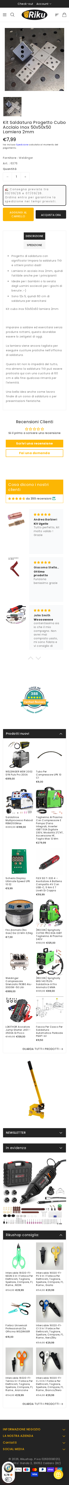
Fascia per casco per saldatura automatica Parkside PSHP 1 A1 (49, 1031)
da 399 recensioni (39, 498)
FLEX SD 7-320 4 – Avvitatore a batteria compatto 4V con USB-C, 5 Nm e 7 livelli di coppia (49, 884)
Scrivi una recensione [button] (34, 443)
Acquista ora (51, 215)
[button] (30, 659)
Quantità (9, 169)
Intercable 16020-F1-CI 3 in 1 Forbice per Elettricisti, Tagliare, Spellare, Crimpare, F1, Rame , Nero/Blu (49, 1331)
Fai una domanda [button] (34, 453)
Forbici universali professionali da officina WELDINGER (18, 1328)
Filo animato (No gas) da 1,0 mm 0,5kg (19, 932)
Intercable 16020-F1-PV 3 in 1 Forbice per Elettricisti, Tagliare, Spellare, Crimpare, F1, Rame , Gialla (49, 1279)
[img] (16, 499)
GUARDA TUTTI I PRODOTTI (40, 1049)
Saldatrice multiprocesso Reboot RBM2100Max (19, 820)
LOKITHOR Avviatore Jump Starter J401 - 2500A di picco (18, 1030)
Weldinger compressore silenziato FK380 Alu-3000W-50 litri (19, 983)
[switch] (8, 1479)
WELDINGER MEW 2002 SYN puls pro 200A (19, 773)
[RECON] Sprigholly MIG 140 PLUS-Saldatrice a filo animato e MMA (48, 983)
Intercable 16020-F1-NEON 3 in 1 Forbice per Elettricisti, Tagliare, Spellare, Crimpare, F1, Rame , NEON (19, 1279)
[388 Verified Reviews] (34, 715)
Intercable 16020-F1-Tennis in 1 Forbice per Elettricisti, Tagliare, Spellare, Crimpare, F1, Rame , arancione (19, 1384)
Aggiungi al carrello (18, 214)
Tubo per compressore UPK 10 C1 (49, 774)
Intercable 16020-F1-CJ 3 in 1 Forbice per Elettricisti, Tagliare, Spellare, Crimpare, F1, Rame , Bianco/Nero (49, 1384)
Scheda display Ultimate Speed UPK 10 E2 (18, 881)
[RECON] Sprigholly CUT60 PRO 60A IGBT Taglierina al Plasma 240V (49, 935)
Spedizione (22, 144)
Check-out (25, 4)
